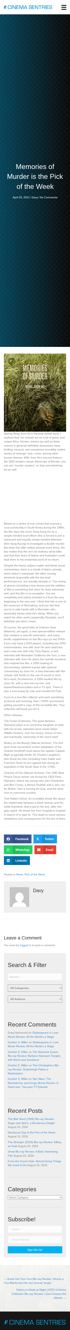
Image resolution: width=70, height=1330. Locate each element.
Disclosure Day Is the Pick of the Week (31, 1132)
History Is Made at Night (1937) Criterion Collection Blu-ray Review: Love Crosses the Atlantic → (39, 1293)
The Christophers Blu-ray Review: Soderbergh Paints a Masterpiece (34, 1069)
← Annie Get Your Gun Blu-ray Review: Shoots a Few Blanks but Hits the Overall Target (34, 1280)
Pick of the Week (34, 874)
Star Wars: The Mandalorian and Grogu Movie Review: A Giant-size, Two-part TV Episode (33, 1082)
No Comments (49, 197)
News (19, 874)
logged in (25, 945)
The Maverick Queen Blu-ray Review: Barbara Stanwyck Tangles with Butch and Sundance (34, 1056)
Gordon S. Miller (18, 1042)
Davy (35, 197)
